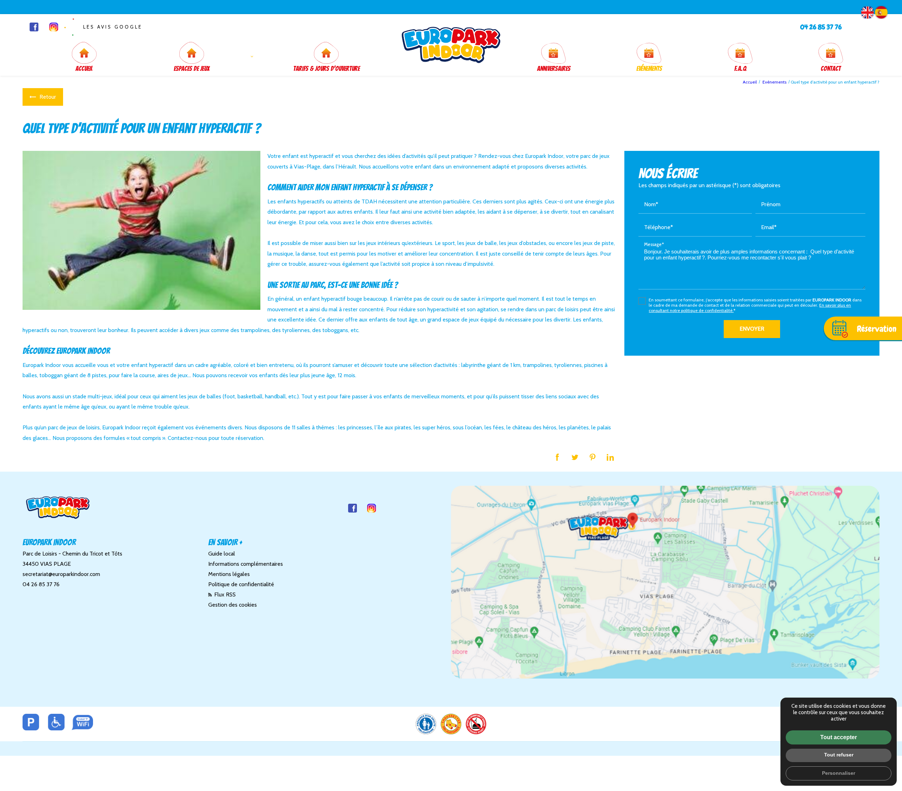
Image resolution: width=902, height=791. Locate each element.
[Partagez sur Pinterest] (593, 457)
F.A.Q (740, 68)
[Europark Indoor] (451, 45)
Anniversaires (553, 68)
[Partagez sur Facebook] (557, 457)
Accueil (84, 68)
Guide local (221, 553)
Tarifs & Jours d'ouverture (326, 68)
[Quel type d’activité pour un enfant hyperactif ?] (141, 230)
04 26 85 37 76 (821, 27)
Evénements (649, 68)
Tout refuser (838, 755)
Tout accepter (838, 737)
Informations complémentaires (245, 563)
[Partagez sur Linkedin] (610, 457)
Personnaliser (838, 773)
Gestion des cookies (232, 604)
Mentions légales (229, 574)
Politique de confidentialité (241, 584)
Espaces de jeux (192, 68)
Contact (831, 68)
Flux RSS (224, 594)
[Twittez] (575, 457)
